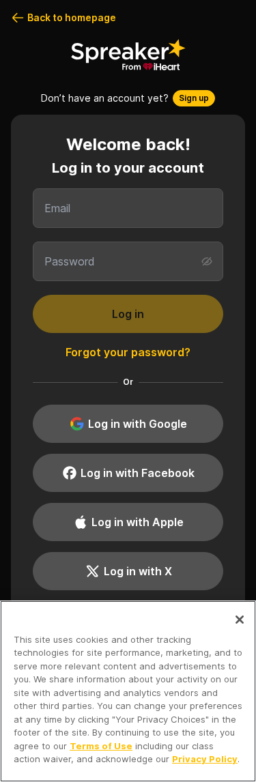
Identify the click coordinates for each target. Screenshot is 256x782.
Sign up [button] (194, 98)
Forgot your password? (128, 352)
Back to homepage (71, 17)
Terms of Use (101, 745)
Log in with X (138, 571)
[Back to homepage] (128, 54)
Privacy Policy (205, 758)
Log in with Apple (137, 522)
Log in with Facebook (138, 473)
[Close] (240, 620)
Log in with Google (137, 424)
